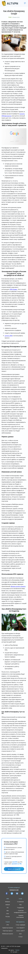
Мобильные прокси (7, 933)
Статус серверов (20, 925)
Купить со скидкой (14, 869)
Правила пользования (20, 916)
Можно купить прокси (18, 586)
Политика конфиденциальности (20, 911)
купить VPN (8, 336)
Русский (14, 952)
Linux (7, 913)
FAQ (20, 904)
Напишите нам (14, 890)
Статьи (20, 936)
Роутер (8, 916)
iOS (7, 907)
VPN (7, 925)
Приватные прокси (7, 928)
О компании (20, 901)
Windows (7, 901)
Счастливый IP (20, 928)
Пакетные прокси (8, 930)
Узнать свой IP (20, 930)
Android (8, 904)
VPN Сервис (13, 289)
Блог (10, 17)
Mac (8, 910)
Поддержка (20, 907)
